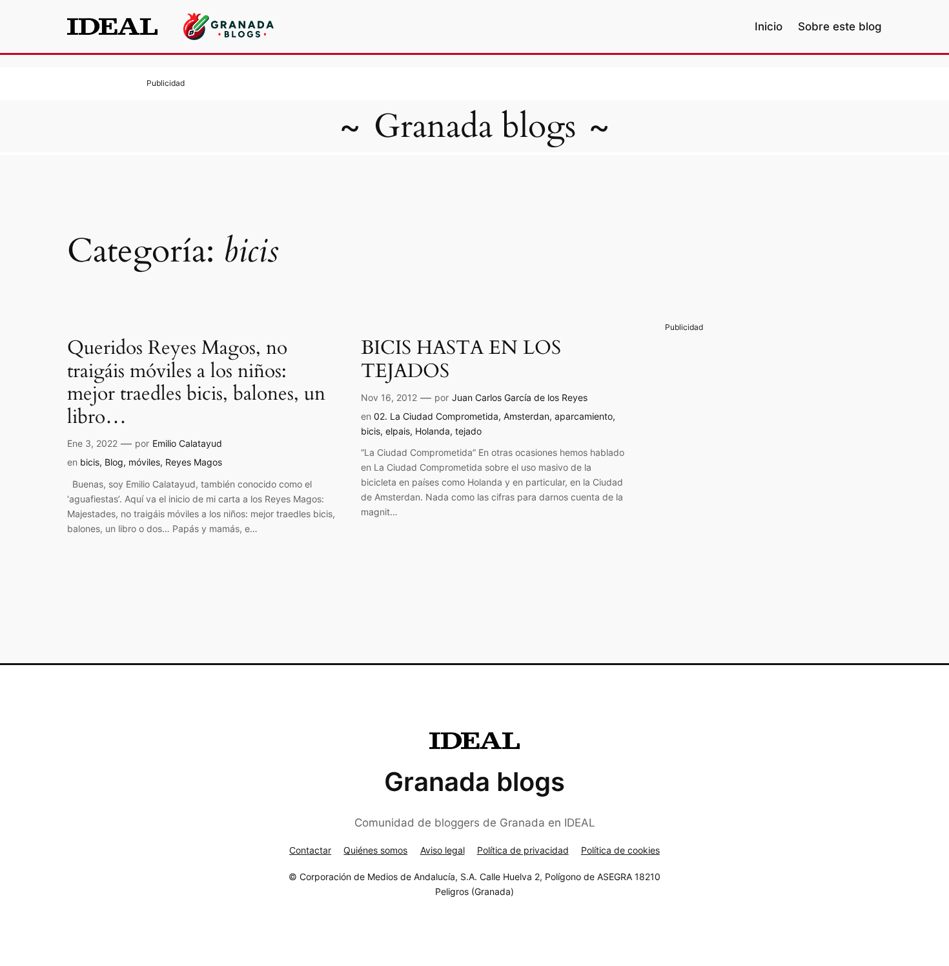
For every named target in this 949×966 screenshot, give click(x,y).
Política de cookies (620, 850)
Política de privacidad (523, 850)
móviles (144, 462)
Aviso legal (442, 850)
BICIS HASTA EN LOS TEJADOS (461, 360)
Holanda (432, 431)
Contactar (310, 850)
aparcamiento (584, 416)
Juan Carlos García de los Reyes (519, 397)
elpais (397, 431)
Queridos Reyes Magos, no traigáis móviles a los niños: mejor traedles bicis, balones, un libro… (196, 383)
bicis (89, 462)
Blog (114, 462)
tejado (468, 431)
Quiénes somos (375, 850)
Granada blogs (475, 126)
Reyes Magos (193, 462)
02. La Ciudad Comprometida (436, 416)
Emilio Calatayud (187, 443)
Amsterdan (526, 416)
